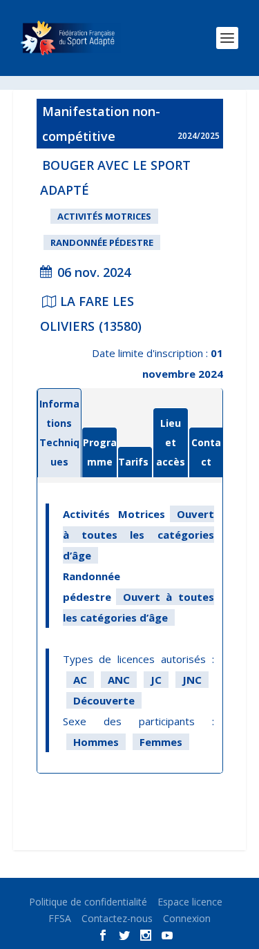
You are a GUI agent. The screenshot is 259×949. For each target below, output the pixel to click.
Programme (99, 452)
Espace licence (189, 901)
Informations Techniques (59, 432)
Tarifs (133, 461)
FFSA (59, 918)
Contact (206, 452)
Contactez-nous (117, 918)
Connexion (187, 918)
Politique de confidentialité (88, 901)
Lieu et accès (170, 442)
